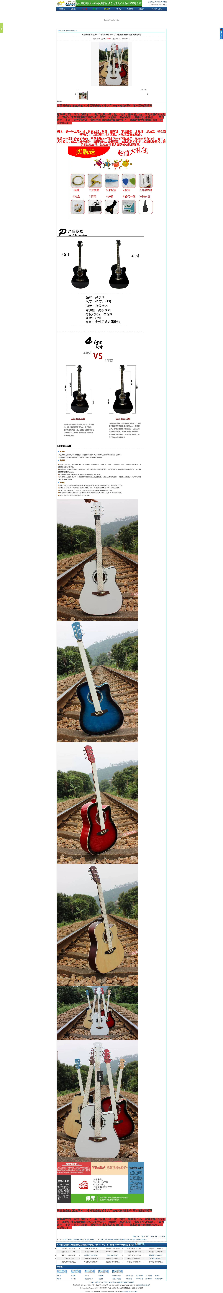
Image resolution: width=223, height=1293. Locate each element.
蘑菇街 (157, 1275)
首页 (61, 30)
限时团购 (74, 30)
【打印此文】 (153, 1236)
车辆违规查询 (159, 1279)
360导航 (73, 1275)
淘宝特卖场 (149, 1279)
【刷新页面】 (136, 1236)
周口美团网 (149, 1275)
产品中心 (67, 30)
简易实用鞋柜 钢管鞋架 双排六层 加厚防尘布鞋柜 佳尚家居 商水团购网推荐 (124, 1240)
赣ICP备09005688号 (144, 1285)
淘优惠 (59, 1275)
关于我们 (105, 1282)
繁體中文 (164, 2)
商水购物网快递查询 (121, 1282)
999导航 (100, 1275)
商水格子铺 (139, 1275)
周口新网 (129, 1279)
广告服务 (92, 1282)
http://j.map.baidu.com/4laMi (130, 1291)
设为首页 (151, 2)
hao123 (87, 1275)
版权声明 (111, 1282)
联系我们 (98, 1282)
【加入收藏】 (145, 1236)
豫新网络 (131, 1282)
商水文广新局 (89, 1279)
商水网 (100, 1279)
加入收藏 (158, 2)
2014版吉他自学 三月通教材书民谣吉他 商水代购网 (78, 1240)
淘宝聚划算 (129, 1275)
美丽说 (59, 1279)
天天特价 (73, 1279)
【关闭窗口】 (162, 1236)
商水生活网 (139, 1279)
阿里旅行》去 (116, 1275)
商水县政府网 (116, 1279)
